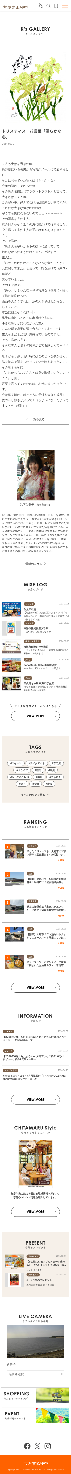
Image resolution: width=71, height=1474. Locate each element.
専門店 (57, 763)
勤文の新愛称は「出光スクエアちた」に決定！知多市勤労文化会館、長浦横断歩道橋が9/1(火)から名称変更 (46, 911)
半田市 (61, 888)
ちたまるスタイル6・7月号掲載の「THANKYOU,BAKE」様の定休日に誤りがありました (35, 1077)
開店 (39, 777)
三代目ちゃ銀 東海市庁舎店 (39, 683)
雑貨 (35, 1285)
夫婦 (36, 783)
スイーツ (17, 763)
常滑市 (61, 971)
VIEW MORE (35, 716)
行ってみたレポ (20, 777)
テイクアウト (37, 763)
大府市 (61, 860)
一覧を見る (37, 419)
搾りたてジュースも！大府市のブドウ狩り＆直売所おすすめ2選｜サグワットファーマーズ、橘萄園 (46, 854)
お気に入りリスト (56, 6)
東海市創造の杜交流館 (36, 646)
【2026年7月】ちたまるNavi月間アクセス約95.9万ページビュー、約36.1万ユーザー (34, 1038)
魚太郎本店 (30, 609)
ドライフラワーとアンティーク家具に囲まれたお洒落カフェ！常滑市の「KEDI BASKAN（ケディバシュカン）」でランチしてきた (46, 966)
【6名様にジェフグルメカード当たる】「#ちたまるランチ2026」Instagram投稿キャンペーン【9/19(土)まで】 (46, 1266)
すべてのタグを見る (33, 794)
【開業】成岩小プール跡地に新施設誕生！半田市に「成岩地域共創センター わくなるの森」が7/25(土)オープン (46, 883)
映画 (40, 1285)
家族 (49, 783)
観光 (38, 770)
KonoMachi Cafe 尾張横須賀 (40, 664)
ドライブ (23, 770)
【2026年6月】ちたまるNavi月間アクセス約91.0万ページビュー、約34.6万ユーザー (34, 1058)
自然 (52, 770)
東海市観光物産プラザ (36, 628)
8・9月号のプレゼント (39, 1279)
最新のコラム (33, 564)
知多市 (61, 915)
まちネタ (56, 777)
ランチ (30, 1270)
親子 (22, 783)
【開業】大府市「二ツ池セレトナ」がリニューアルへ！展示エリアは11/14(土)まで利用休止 (46, 937)
